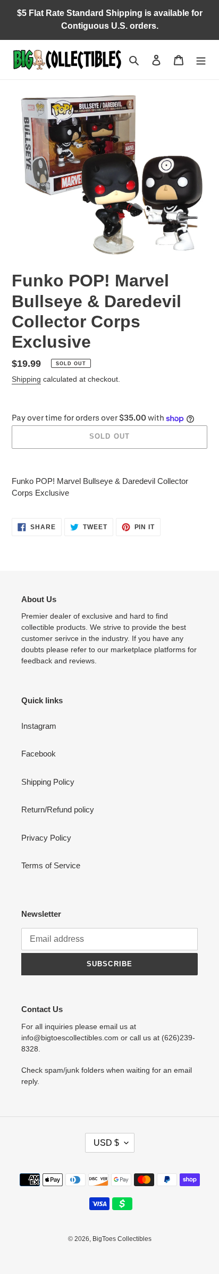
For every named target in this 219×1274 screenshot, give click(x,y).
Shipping (26, 379)
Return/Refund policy (57, 809)
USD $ (106, 1142)
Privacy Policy (46, 837)
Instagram (38, 725)
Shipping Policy (47, 781)
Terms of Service (50, 865)
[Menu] (201, 59)
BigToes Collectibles (121, 1239)
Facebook (38, 753)
